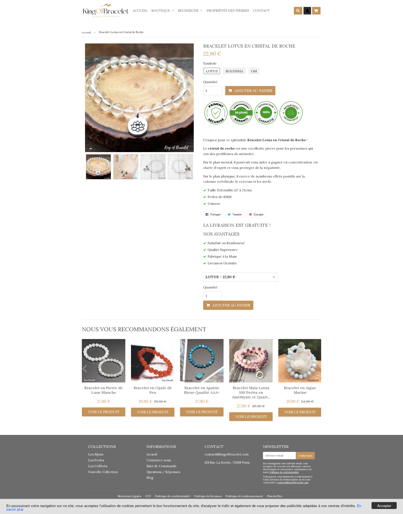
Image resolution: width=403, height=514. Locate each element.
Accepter (384, 505)
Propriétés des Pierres (228, 10)
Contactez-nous (159, 460)
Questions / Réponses (163, 472)
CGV (148, 496)
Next (190, 94)
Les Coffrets (97, 466)
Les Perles (96, 460)
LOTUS (212, 71)
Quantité (210, 82)
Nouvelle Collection (103, 472)
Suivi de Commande (162, 466)
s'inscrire (305, 455)
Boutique (161, 10)
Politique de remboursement (244, 496)
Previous (88, 94)
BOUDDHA (234, 71)
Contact (261, 10)
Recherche (188, 10)
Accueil (140, 10)
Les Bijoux (95, 454)
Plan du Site (274, 496)
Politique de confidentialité (284, 472)
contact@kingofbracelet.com (227, 454)
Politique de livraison (208, 496)
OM (254, 71)
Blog (150, 478)
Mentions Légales (129, 496)
